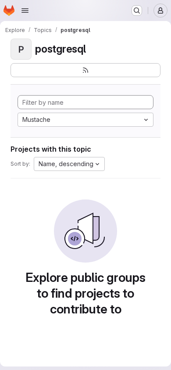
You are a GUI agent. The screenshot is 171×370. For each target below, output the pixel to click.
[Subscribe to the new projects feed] (85, 70)
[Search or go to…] (137, 10)
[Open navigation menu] (25, 11)
